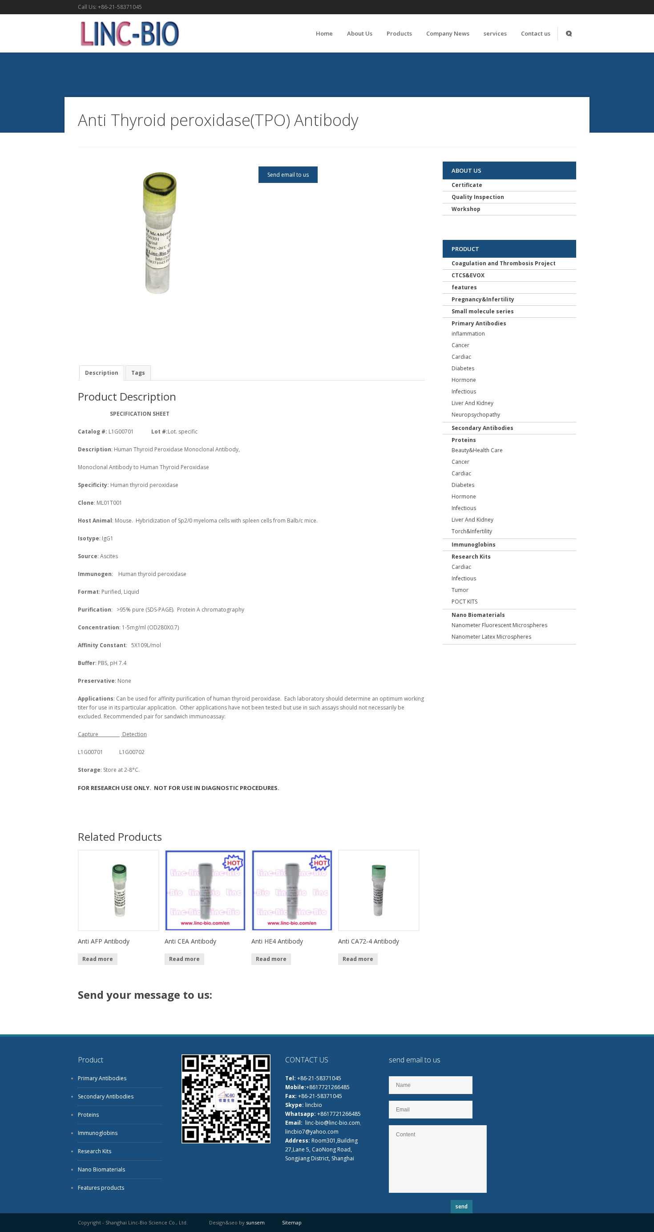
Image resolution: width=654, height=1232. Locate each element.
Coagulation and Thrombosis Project (504, 263)
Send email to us (288, 174)
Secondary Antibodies (482, 428)
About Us (359, 33)
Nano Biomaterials (478, 615)
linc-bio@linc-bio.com (332, 1123)
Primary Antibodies (479, 323)
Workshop (466, 209)
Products (399, 33)
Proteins (464, 440)
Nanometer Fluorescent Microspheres (499, 625)
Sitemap (292, 1222)
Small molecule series (483, 311)
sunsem (255, 1222)
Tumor (460, 590)
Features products (101, 1187)
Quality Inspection (478, 197)
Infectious (464, 391)
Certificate (467, 185)
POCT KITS (464, 601)
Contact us (535, 33)
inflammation (468, 333)
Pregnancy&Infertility (483, 299)
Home (324, 33)
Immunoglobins (474, 544)
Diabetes (463, 368)
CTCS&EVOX (468, 275)
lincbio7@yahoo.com (312, 1131)
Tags (138, 373)
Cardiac (461, 357)
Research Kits (471, 556)
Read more (97, 959)
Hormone (464, 380)
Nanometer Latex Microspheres (491, 636)
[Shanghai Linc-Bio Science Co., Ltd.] (129, 49)
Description (101, 373)
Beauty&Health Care (477, 450)
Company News (447, 33)
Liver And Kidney (472, 403)
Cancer (460, 345)
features (464, 287)
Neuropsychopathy (476, 414)
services (495, 33)
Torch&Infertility (472, 531)
